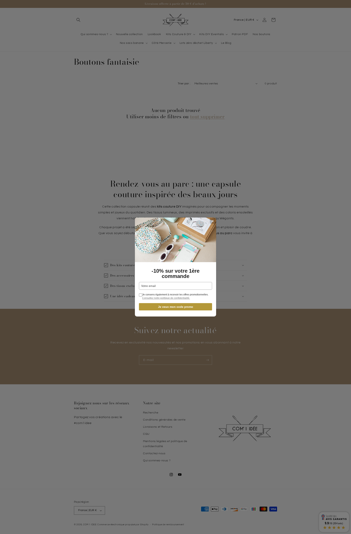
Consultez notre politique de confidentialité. (166, 298)
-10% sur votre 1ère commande (175, 273)
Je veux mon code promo (175, 306)
